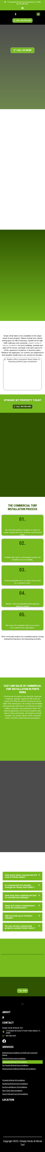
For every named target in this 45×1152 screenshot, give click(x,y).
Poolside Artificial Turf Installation (13, 1080)
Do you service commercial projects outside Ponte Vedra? (20, 927)
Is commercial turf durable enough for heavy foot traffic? (19, 886)
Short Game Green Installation (12, 1091)
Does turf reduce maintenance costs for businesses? (20, 906)
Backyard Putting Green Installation (14, 1059)
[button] (38, 14)
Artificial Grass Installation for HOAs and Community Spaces (20, 1054)
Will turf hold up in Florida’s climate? (18, 917)
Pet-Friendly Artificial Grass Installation (15, 1065)
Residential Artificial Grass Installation (15, 1084)
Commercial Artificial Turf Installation (14, 1062)
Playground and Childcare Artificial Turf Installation (19, 1069)
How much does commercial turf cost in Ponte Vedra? (21, 876)
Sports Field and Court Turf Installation (15, 1094)
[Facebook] (22, 8)
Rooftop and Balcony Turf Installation (14, 1087)
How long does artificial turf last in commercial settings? (20, 896)
